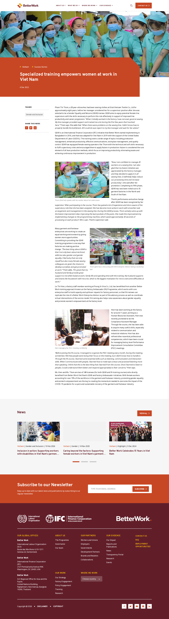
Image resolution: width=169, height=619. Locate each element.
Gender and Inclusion (34, 115)
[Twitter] (130, 606)
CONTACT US (142, 6)
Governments (86, 548)
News (108, 550)
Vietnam (20, 446)
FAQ (137, 540)
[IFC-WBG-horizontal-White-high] (68, 519)
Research (110, 558)
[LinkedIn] (149, 606)
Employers (85, 544)
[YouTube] (137, 606)
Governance (60, 544)
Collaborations (87, 559)
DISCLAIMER (42, 606)
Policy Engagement (63, 585)
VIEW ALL (143, 413)
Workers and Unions (89, 540)
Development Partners (90, 552)
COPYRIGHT (58, 606)
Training (58, 589)
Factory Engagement (63, 581)
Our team (59, 548)
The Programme (62, 540)
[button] (76, 461)
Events (109, 562)
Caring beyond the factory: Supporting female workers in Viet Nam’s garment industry (83, 454)
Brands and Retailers (89, 555)
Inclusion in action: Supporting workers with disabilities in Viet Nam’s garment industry (38, 454)
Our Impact (111, 540)
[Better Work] (134, 518)
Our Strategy (60, 577)
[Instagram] (143, 606)
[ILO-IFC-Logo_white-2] (28, 519)
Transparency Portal (114, 554)
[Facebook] (124, 606)
